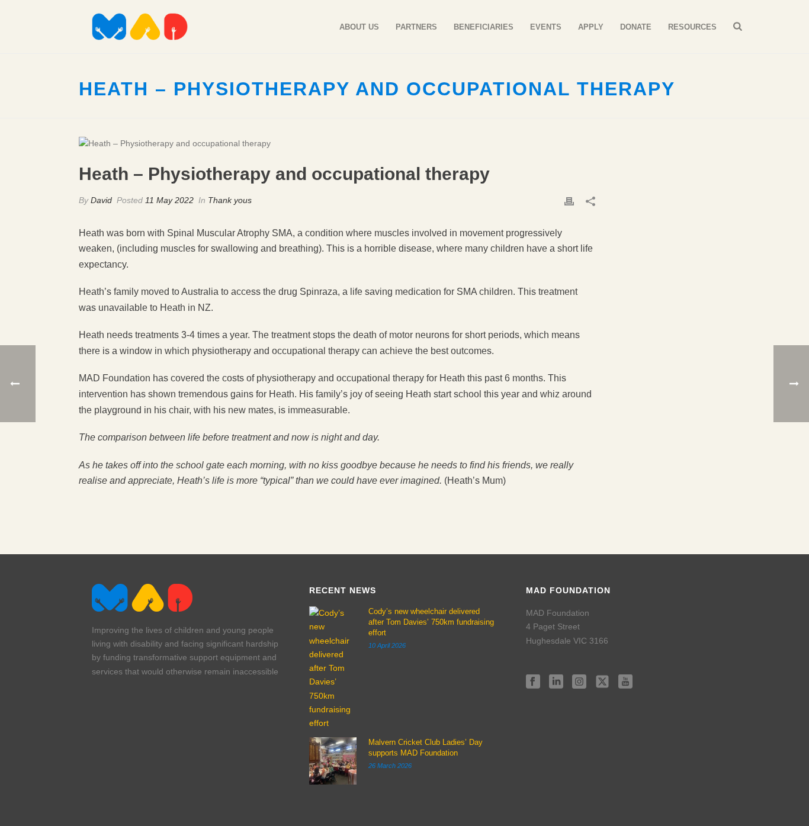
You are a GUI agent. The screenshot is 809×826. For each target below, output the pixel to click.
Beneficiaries (483, 27)
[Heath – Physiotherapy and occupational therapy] (337, 143)
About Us (359, 27)
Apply (590, 27)
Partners (416, 27)
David (101, 200)
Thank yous (230, 200)
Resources (692, 27)
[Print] (569, 200)
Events (545, 27)
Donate (635, 27)
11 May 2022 (169, 200)
